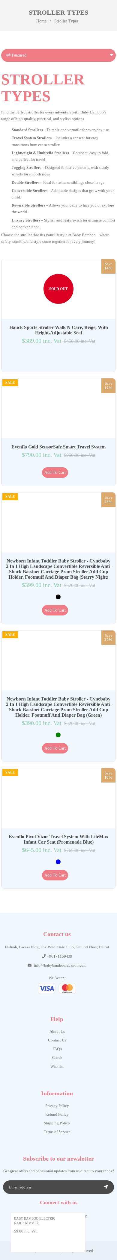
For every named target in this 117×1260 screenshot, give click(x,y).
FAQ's (57, 1049)
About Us (57, 1031)
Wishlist (57, 1066)
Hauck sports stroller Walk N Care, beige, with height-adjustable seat (58, 330)
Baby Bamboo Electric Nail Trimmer (34, 1221)
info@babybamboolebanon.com (60, 965)
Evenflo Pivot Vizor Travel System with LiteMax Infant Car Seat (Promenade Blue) (58, 839)
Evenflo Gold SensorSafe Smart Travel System (58, 446)
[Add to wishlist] (55, 358)
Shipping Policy (57, 1123)
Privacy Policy (57, 1105)
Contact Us (57, 1040)
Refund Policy (57, 1114)
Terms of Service (57, 1131)
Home (41, 21)
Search (57, 1057)
